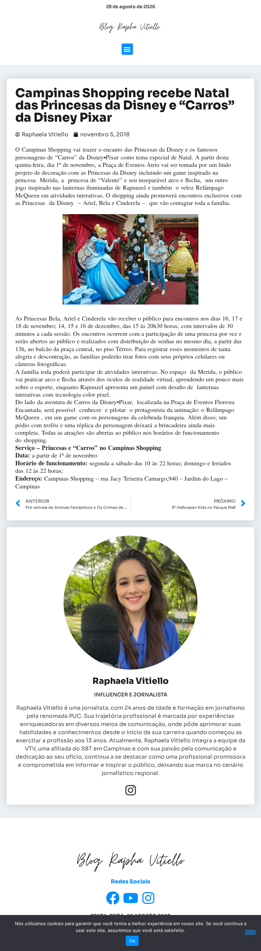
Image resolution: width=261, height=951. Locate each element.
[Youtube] (130, 898)
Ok (132, 941)
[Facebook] (113, 898)
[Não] (250, 932)
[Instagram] (131, 790)
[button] (127, 49)
